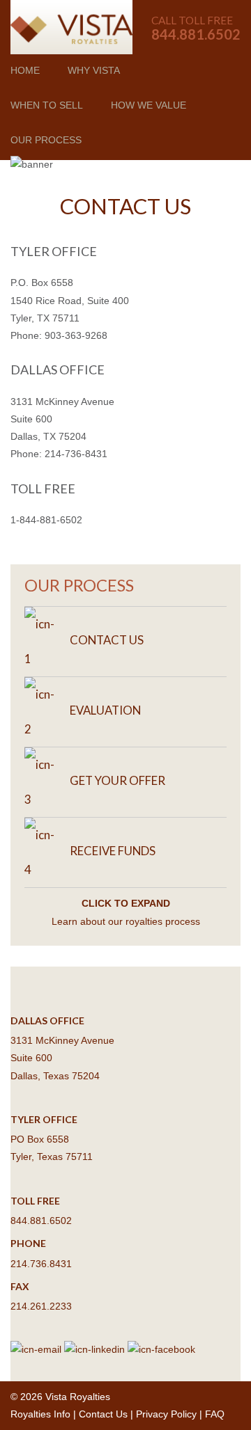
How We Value (148, 105)
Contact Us (103, 1414)
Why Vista (94, 70)
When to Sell (46, 105)
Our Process (46, 139)
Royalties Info (40, 1414)
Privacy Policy (166, 1414)
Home (25, 70)
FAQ (215, 1414)
